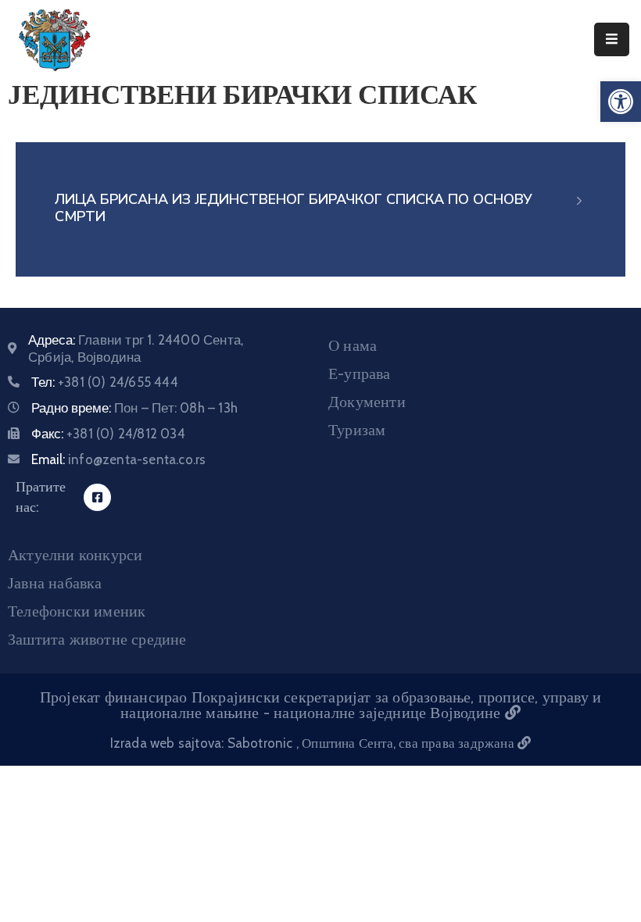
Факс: (108, 433)
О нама (352, 345)
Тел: (104, 382)
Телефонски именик (76, 611)
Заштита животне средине (97, 639)
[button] (620, 101)
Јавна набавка (55, 583)
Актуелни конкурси (75, 554)
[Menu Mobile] (611, 39)
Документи (367, 401)
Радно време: (134, 408)
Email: (118, 459)
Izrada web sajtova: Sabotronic (203, 743)
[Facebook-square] (97, 497)
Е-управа (359, 373)
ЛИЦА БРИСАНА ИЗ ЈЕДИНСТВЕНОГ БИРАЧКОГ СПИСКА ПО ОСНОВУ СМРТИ (293, 208)
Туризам (356, 429)
